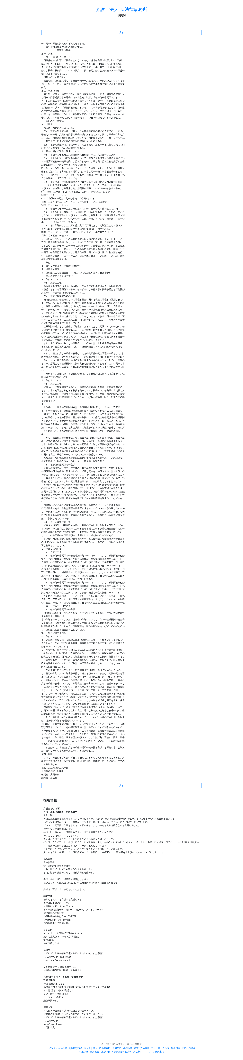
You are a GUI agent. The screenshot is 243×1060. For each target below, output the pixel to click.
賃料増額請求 (75, 1048)
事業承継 (83, 1051)
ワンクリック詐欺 (160, 1048)
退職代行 (116, 1048)
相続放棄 (127, 1048)
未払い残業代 (188, 1048)
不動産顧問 (105, 1048)
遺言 (136, 1048)
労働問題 (175, 1048)
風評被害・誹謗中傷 (100, 1051)
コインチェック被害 (57, 1048)
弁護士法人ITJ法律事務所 (121, 9)
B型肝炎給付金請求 (121, 1051)
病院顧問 (137, 1051)
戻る (121, 32)
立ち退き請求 (90, 1048)
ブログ (147, 1051)
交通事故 (144, 1048)
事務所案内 (158, 1051)
